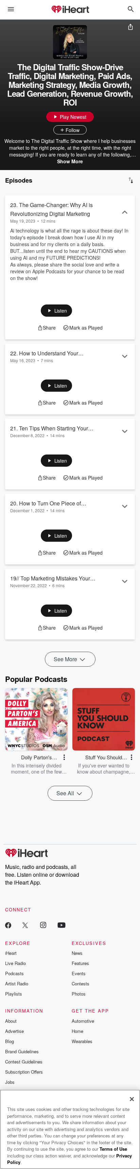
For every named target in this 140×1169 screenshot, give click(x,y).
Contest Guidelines (23, 1061)
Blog (9, 1041)
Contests (80, 983)
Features (80, 963)
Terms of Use (113, 1149)
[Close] (131, 1099)
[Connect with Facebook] (8, 925)
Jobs (10, 1082)
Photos (79, 993)
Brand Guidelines (22, 1051)
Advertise (14, 1031)
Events (79, 973)
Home (77, 1031)
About (11, 1021)
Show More (70, 161)
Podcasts (14, 973)
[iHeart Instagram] (43, 925)
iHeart (11, 953)
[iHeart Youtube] (61, 925)
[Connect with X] (25, 925)
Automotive (83, 1021)
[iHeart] (70, 10)
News (77, 953)
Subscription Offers (24, 1072)
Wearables (82, 1041)
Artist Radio (16, 983)
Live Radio (15, 963)
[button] (56, 310)
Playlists (13, 993)
